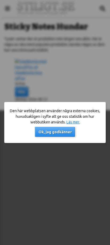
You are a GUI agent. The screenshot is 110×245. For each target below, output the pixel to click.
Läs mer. (73, 122)
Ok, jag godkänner (55, 132)
